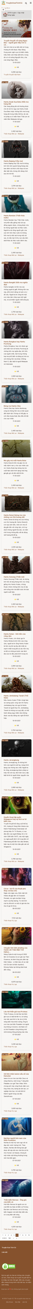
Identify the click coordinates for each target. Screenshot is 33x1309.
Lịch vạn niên (6, 1254)
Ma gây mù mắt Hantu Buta (15, 460)
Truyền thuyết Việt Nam (12, 74)
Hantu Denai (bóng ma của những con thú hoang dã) (15, 516)
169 (10, 1238)
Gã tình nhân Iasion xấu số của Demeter (16, 1075)
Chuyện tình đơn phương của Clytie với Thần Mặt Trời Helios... (15, 950)
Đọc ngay (5, 21)
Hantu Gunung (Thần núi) (14, 577)
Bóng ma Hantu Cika (12, 406)
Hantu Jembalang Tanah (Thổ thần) (16, 697)
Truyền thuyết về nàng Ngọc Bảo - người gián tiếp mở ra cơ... (15, 43)
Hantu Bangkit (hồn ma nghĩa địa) (15, 283)
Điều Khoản (9, 1302)
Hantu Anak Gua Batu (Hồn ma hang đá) (16, 103)
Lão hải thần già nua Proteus (15, 1012)
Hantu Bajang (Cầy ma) (13, 161)
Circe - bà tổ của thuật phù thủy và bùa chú (15, 890)
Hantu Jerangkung (11, 760)
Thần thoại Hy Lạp (10, 920)
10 (29, 1235)
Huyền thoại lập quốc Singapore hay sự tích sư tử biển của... (15, 819)
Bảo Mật (17, 1302)
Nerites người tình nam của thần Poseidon (15, 1139)
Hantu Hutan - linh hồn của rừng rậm (14, 635)
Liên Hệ (24, 1302)
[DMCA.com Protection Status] (8, 1269)
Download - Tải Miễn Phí (10, 1261)
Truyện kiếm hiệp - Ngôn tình (12, 1259)
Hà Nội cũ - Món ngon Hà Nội (12, 1256)
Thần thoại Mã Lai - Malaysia (14, 134)
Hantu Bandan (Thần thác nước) (14, 217)
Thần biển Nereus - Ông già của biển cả (15, 1201)
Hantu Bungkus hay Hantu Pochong (14, 343)
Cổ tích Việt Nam (7, 1249)
